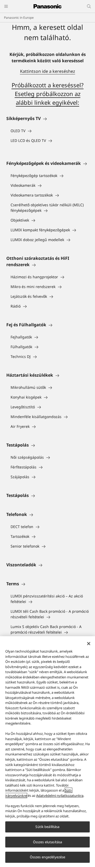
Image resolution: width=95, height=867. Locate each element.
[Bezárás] (88, 643)
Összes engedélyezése (47, 857)
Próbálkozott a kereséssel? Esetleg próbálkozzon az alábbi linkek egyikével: (48, 93)
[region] (47, 751)
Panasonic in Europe (19, 17)
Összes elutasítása (47, 842)
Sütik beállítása (47, 826)
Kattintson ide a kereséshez (47, 71)
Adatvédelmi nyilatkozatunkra (59, 795)
